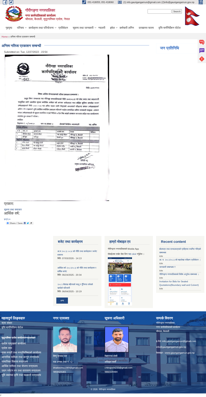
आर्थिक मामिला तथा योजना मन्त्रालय (19, 366)
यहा (130, 254)
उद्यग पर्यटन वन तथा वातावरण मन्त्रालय (21, 370)
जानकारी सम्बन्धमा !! (167, 267)
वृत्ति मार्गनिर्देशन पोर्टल (170, 27)
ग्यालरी (101, 27)
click (134, 254)
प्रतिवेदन (63, 27)
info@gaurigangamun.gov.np (171, 347)
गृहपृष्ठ (9, 27)
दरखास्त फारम (146, 27)
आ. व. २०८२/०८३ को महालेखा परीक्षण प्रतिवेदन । (180, 259)
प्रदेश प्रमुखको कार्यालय (14, 343)
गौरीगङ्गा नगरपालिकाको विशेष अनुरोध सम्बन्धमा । (179, 274)
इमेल (112, 27)
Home (5, 36)
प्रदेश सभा (7, 348)
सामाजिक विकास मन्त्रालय (15, 361)
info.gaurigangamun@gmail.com (179, 341)
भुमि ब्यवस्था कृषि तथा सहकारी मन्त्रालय (21, 375)
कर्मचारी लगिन (127, 27)
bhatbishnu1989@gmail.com (68, 367)
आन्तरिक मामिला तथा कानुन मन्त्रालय (20, 357)
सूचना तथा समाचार (13, 209)
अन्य (62, 300)
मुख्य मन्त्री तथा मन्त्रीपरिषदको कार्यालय (21, 352)
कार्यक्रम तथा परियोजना (41, 27)
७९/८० (7, 219)
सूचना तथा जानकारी (83, 27)
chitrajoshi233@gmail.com (118, 367)
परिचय (20, 27)
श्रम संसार (7, 323)
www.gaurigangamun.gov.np (180, 352)
